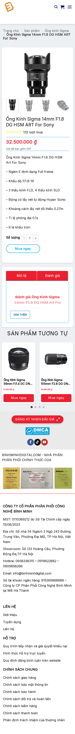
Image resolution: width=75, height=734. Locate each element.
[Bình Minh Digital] (27, 7)
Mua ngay (23, 249)
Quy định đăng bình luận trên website (32, 660)
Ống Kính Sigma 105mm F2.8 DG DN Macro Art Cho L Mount (54, 382)
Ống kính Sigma (57, 31)
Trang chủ (11, 31)
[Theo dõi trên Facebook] (30, 442)
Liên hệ (8, 629)
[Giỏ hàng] (62, 7)
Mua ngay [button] (19, 398)
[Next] (56, 75)
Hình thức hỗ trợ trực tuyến (24, 653)
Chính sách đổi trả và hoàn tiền (27, 699)
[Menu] (69, 7)
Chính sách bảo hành (19, 692)
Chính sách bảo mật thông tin (25, 685)
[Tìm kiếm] (56, 7)
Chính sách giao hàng (19, 678)
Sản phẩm (32, 31)
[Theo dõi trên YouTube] (44, 442)
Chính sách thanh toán (20, 713)
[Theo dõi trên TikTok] (37, 442)
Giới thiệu (10, 615)
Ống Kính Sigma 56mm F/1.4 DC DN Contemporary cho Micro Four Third (17, 382)
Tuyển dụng (12, 622)
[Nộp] (67, 19)
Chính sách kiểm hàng (20, 706)
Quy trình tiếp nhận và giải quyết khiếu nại (35, 646)
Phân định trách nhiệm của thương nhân (34, 720)
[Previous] (18, 75)
